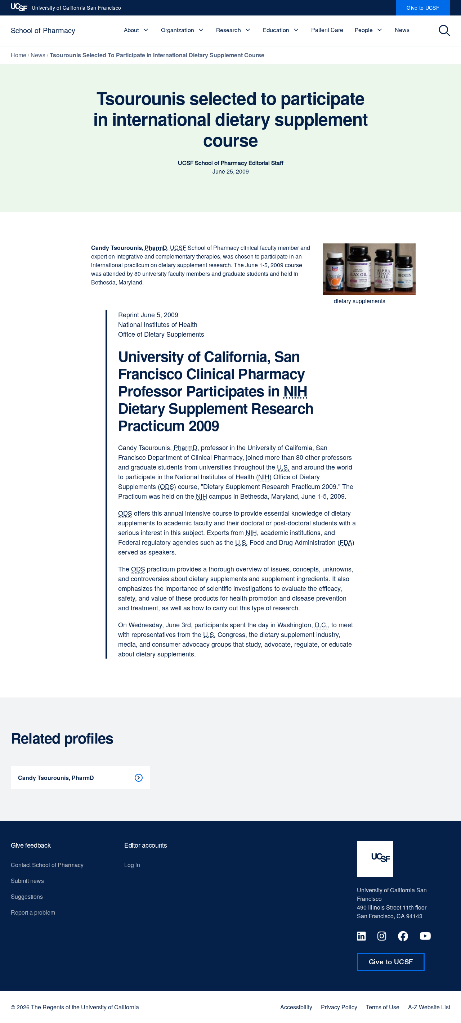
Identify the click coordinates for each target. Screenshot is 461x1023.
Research (228, 29)
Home (18, 55)
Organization (177, 29)
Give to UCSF (428, 9)
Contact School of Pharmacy (47, 865)
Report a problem (33, 912)
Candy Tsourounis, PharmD (56, 777)
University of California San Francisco (76, 9)
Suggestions (27, 896)
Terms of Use (382, 1007)
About (131, 29)
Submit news (27, 880)
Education (276, 29)
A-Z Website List (429, 1007)
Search (445, 30)
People (364, 29)
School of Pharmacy (43, 30)
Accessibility (296, 1007)
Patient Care (327, 30)
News (402, 30)
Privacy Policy (339, 1007)
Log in (132, 865)
